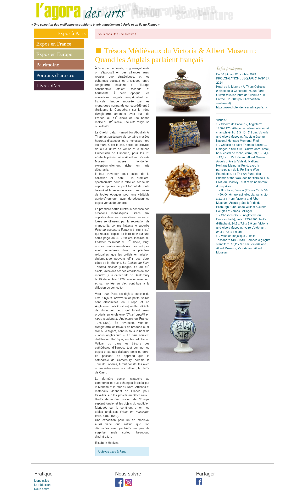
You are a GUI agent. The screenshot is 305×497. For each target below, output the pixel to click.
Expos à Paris (71, 33)
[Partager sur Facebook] (199, 481)
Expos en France (53, 44)
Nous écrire (41, 489)
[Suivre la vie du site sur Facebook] (119, 482)
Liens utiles (41, 480)
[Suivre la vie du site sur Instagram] (128, 482)
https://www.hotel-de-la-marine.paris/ (240, 107)
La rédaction (42, 485)
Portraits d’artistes (55, 75)
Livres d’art (48, 85)
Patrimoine (47, 64)
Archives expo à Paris (112, 451)
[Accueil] (133, 11)
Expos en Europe (54, 54)
